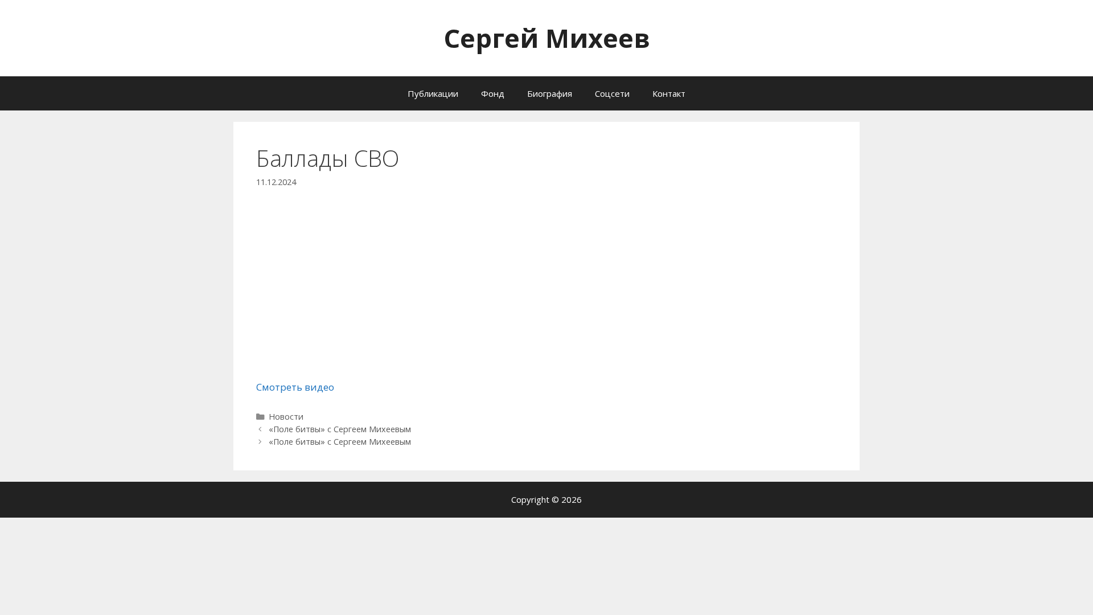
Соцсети (612, 93)
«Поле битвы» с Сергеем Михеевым (340, 429)
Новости (286, 416)
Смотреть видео (295, 386)
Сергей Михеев (546, 37)
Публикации (433, 93)
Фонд (492, 93)
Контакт (668, 93)
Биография (549, 93)
